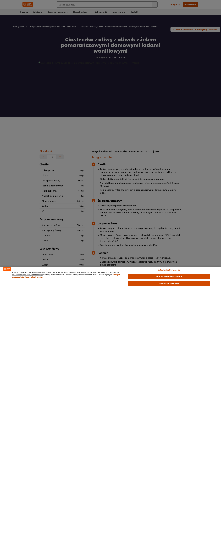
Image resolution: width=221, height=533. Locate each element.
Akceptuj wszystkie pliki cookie (169, 276)
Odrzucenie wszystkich (169, 283)
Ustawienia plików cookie (169, 270)
